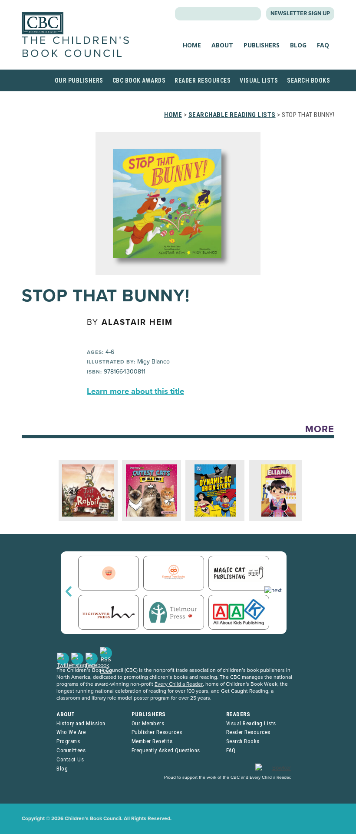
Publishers (262, 45)
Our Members (148, 723)
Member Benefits (152, 741)
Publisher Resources (157, 732)
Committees (71, 750)
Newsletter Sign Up (300, 13)
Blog (298, 45)
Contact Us (70, 759)
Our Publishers (79, 80)
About (222, 45)
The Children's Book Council (76, 47)
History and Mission (80, 723)
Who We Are (71, 732)
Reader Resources (203, 80)
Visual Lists (259, 80)
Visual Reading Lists (251, 723)
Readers (238, 714)
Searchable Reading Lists (232, 115)
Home (192, 45)
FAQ (323, 45)
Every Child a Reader (179, 684)
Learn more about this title (135, 391)
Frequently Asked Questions (166, 750)
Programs (68, 741)
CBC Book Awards (139, 80)
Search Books (308, 80)
